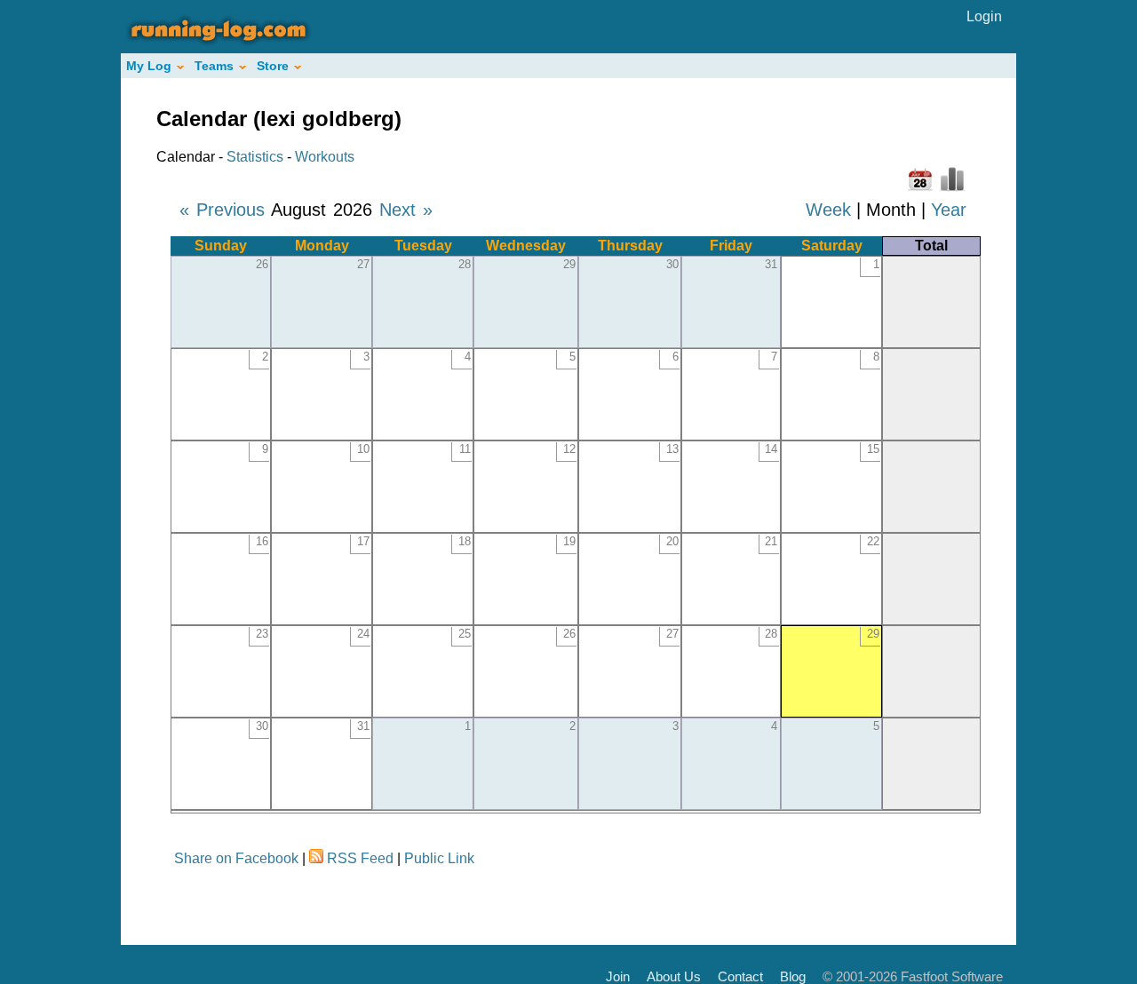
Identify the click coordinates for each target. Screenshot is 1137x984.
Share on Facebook (236, 858)
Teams (214, 66)
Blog (793, 976)
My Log (148, 66)
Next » (406, 209)
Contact (740, 976)
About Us (674, 976)
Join (618, 976)
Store (273, 66)
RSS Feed (360, 858)
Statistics (255, 156)
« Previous (222, 209)
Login (984, 16)
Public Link (439, 858)
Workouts (324, 156)
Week (828, 209)
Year (948, 209)
